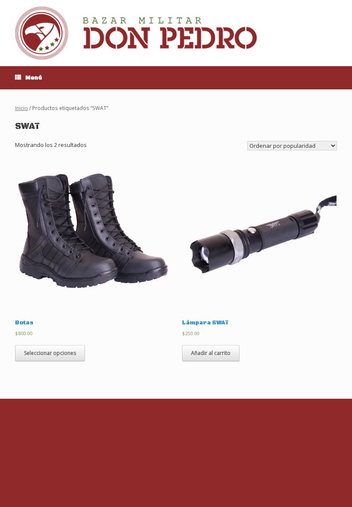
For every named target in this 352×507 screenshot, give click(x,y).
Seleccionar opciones (50, 353)
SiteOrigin (191, 444)
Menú (33, 77)
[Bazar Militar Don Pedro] (136, 33)
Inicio (21, 108)
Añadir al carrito (211, 353)
